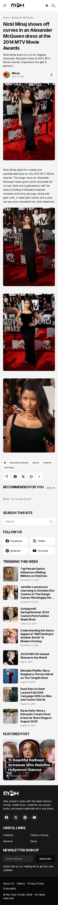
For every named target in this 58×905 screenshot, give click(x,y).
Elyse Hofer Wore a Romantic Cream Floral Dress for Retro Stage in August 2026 (36, 716)
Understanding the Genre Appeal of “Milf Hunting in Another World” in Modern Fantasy (37, 636)
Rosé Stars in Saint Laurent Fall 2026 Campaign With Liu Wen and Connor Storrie (36, 694)
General (7, 841)
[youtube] (34, 817)
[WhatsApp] (31, 476)
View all (50, 487)
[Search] (53, 5)
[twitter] (15, 817)
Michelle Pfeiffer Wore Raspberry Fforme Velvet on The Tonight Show (36, 674)
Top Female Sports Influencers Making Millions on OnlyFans (33, 572)
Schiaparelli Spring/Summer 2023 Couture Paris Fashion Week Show (34, 614)
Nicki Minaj (9, 467)
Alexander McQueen (23, 17)
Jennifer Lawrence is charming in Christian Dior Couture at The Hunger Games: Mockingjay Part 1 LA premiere (37, 592)
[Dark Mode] (46, 5)
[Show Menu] (5, 5)
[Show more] (39, 476)
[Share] (51, 74)
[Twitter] (23, 476)
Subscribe (45, 858)
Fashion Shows (39, 835)
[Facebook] (15, 476)
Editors (21, 883)
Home (6, 17)
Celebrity (47, 463)
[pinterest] (25, 817)
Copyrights (9, 888)
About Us (8, 883)
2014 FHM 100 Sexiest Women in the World (34, 655)
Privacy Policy (35, 883)
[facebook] (6, 817)
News (33, 841)
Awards (35, 463)
